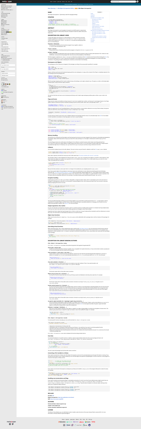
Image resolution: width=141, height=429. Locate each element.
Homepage (5, 20)
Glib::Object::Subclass (83, 228)
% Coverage (5, 33)
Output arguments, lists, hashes (98, 26)
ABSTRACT (93, 16)
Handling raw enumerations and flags (99, 37)
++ (76, 8)
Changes (4, 17)
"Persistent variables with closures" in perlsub (88, 155)
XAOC (4, 102)
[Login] (137, 2)
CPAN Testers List (4, 50)
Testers (4, 29)
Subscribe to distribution (7, 58)
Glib (2, 45)
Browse (4, 15)
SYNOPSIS (93, 15)
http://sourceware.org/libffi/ (57, 399)
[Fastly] (93, 422)
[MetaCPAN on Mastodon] (14, 425)
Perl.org (90, 419)
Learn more (91, 4)
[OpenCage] (85, 425)
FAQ (66, 1)
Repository (5, 22)
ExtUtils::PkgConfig (4, 44)
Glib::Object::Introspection (56, 19)
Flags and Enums (95, 20)
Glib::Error (66, 203)
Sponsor (54, 1)
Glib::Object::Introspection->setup (98, 31)
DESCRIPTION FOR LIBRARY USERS (97, 17)
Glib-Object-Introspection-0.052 (65, 8)
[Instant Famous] (72, 425)
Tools (69, 1)
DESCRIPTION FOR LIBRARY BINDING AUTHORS (100, 30)
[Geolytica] (64, 425)
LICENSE (92, 41)
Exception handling (95, 24)
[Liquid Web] (78, 425)
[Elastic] (87, 422)
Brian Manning (6, 97)
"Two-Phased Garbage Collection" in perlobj (63, 172)
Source (4, 14)
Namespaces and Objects (97, 19)
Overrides (94, 34)
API (71, 1)
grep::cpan (59, 1)
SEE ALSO (92, 38)
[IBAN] (68, 425)
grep (3, 67)
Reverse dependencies (5, 48)
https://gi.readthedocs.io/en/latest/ (66, 397)
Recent (63, 1)
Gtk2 (106, 57)
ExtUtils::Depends (4, 43)
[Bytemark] (69, 422)
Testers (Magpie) (6, 30)
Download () (6, 13)
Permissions (5, 57)
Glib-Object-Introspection (7, 5)
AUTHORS (93, 40)
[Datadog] (75, 422)
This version (5, 78)
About (51, 1)
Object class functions (96, 27)
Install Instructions (6, 59)
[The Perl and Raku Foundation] (89, 425)
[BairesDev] (62, 422)
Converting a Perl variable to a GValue (99, 36)
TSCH (4, 100)
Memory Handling (95, 22)
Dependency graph (4, 51)
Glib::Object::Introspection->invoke (98, 33)
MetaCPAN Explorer (6, 55)
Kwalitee (4, 32)
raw (6, 14)
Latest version (5, 80)
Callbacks (94, 23)
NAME (92, 13)
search (4, 63)
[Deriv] (81, 422)
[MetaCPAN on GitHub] (10, 425)
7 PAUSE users (4, 85)
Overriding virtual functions (97, 29)
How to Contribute (6, 24)
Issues (4, 23)
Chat (3, 25)
